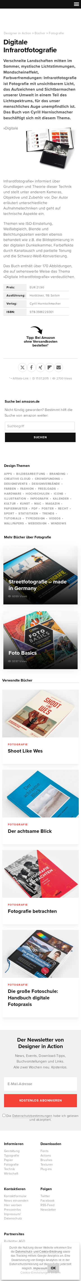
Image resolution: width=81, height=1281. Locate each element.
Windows (58, 523)
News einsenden (16, 1201)
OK (53, 1268)
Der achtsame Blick (30, 831)
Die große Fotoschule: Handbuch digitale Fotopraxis (33, 997)
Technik (9, 1169)
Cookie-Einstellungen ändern (40, 1272)
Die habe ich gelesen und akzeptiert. (42, 1118)
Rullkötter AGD (14, 1241)
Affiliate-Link (21, 378)
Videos (55, 518)
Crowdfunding (47, 479)
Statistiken (28, 513)
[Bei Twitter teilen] (22, 366)
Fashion (27, 489)
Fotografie (56, 33)
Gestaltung (12, 1151)
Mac (37, 503)
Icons (58, 494)
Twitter (45, 1196)
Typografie (11, 1155)
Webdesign (37, 523)
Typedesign (35, 518)
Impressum (40, 1268)
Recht (63, 508)
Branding (57, 474)
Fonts (44, 1151)
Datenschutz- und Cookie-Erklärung (39, 1251)
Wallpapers (14, 523)
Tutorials (12, 518)
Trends (48, 513)
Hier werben (13, 1205)
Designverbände (46, 484)
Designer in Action (26, 20)
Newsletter (48, 1210)
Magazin (52, 503)
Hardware (12, 494)
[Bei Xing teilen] (40, 366)
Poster (48, 508)
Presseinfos (12, 1210)
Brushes (46, 1160)
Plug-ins (46, 1169)
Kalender (61, 498)
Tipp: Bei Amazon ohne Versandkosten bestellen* (40, 341)
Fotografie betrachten (32, 911)
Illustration (15, 498)
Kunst (25, 503)
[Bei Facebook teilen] (31, 366)
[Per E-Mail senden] (58, 366)
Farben (10, 489)
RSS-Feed (47, 1205)
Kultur (10, 503)
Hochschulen (38, 494)
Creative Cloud (17, 479)
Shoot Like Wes (25, 751)
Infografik (39, 498)
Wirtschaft (11, 1173)
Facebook (47, 1201)
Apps (8, 474)
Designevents (16, 484)
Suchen (40, 437)
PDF (34, 508)
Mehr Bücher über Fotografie (27, 537)
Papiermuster (15, 508)
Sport (9, 513)
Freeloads (47, 489)
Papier (8, 1160)
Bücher (40, 33)
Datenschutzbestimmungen (32, 1116)
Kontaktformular (15, 1196)
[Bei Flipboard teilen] (49, 366)
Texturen (46, 1164)
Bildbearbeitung (30, 474)
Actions (45, 1155)
